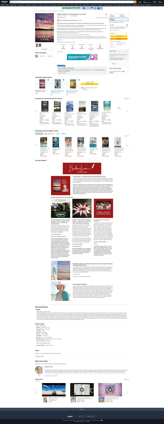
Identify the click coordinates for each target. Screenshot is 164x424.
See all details (60, 51)
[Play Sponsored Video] (82, 390)
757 (59, 149)
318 (108, 152)
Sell (68, 5)
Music (80, 5)
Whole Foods (46, 5)
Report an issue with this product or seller (67, 42)
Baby (115, 5)
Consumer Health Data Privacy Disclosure (83, 420)
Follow (50, 56)
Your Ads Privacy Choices (96, 420)
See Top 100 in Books (57, 338)
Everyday (148, 5)
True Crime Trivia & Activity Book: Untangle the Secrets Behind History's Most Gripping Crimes (84, 398)
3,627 (71, 152)
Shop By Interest (136, 5)
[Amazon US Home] (70, 417)
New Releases (34, 5)
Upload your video (39, 356)
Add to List (114, 63)
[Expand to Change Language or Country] (141, 2)
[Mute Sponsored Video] (64, 395)
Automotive (100, 5)
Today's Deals (53, 5)
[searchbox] (73, 2)
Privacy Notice (72, 420)
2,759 (121, 152)
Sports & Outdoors (121, 5)
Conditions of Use (66, 420)
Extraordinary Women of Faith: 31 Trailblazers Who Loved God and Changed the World (112, 398)
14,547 (84, 152)
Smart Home (128, 5)
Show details (85, 89)
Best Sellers (27, 5)
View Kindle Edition (62, 72)
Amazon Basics (21, 5)
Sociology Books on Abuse (45, 341)
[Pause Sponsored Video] (64, 392)
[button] (3, 5)
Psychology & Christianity (44, 340)
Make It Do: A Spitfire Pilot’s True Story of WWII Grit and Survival (57, 398)
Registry (76, 5)
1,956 (96, 149)
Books (59, 5)
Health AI (7, 5)
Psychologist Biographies (45, 343)
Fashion (71, 5)
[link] (57, 83)
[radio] (114, 15)
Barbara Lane (61, 15)
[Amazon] (4, 2)
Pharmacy (143, 5)
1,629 (47, 152)
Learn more (92, 69)
